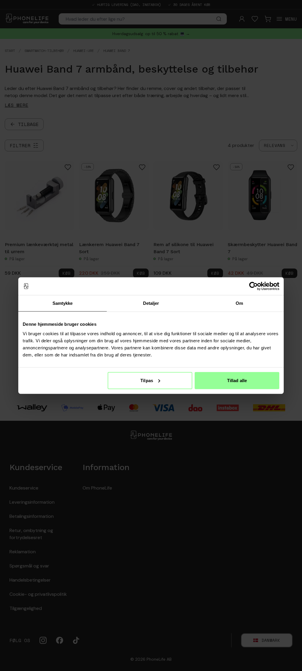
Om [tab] (239, 303)
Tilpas (146, 380)
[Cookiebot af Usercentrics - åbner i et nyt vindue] (253, 286)
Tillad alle (237, 380)
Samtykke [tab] (62, 303)
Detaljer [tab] (151, 303)
